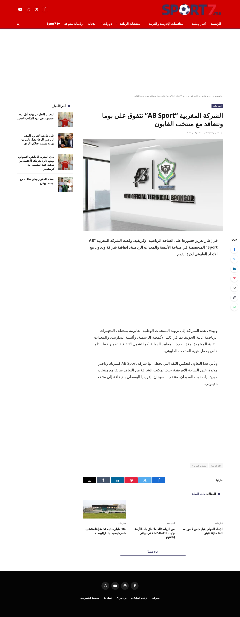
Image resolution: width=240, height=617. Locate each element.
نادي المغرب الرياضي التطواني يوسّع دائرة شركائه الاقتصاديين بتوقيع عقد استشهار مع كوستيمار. (36, 163)
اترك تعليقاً (153, 551)
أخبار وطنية (199, 24)
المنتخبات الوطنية (130, 24)
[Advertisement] (120, 62)
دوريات (107, 24)
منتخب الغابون (199, 465)
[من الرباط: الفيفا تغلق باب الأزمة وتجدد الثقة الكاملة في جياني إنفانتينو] (153, 509)
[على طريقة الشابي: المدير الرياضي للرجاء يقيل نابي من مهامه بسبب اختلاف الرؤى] (65, 140)
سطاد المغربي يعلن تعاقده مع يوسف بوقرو (37, 181)
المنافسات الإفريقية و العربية (166, 24)
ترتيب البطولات (139, 598)
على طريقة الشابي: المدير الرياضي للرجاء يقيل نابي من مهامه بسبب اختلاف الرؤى (37, 139)
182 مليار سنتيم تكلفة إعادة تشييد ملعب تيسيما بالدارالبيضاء (105, 531)
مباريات (156, 598)
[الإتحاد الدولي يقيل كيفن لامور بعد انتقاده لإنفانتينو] (201, 509)
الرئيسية (216, 24)
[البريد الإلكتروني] (234, 288)
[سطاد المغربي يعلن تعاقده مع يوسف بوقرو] (65, 184)
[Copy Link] (234, 297)
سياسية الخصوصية (89, 598)
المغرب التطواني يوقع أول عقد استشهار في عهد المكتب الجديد (35, 116)
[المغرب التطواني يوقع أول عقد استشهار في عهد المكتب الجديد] (65, 119)
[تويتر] (234, 259)
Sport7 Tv (53, 24)
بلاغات (91, 24)
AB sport (216, 465)
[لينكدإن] (234, 268)
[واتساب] (234, 307)
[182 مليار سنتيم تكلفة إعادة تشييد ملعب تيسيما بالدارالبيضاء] (104, 509)
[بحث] (18, 24)
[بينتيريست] (234, 278)
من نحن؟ (122, 598)
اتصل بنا (108, 598)
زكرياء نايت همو (210, 132)
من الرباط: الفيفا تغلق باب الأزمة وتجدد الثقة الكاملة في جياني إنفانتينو (154, 533)
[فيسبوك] (234, 249)
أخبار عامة (206, 96)
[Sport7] (184, 9)
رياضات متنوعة (73, 24)
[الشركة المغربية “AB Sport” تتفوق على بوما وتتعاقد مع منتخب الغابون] (153, 185)
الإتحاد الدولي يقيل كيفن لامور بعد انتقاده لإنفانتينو (202, 531)
